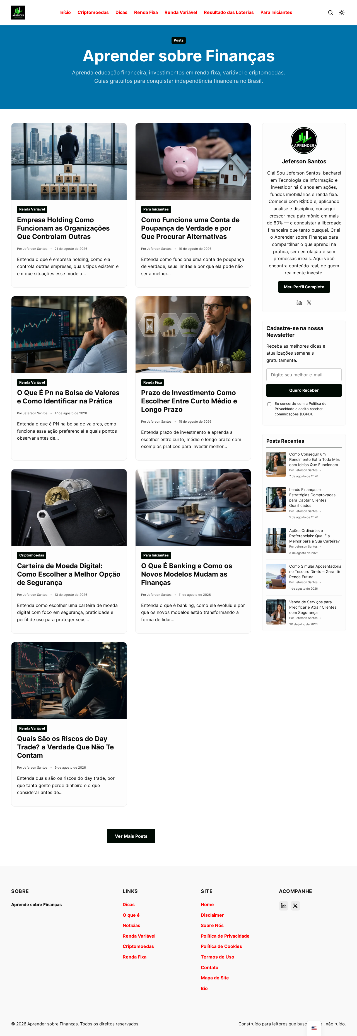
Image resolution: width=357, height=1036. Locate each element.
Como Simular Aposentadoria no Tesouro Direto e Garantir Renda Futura (315, 571)
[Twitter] (309, 302)
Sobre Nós (212, 925)
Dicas (121, 12)
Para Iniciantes (276, 12)
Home (207, 904)
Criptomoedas (93, 12)
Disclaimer (212, 915)
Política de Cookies (221, 946)
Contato (209, 967)
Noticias (131, 925)
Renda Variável (181, 12)
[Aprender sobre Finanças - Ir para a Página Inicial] (18, 13)
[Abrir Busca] (330, 12)
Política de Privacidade (225, 936)
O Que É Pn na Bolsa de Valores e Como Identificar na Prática (68, 397)
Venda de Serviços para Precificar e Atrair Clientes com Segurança (312, 607)
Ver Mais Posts (131, 836)
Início (65, 12)
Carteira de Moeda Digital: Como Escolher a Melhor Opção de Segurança (68, 574)
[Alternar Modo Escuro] (341, 12)
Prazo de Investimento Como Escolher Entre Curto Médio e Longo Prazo (189, 401)
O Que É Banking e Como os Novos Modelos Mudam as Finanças (186, 574)
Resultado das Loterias (229, 12)
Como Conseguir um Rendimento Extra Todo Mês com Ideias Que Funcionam (314, 459)
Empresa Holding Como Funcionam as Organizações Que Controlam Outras (63, 228)
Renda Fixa (146, 12)
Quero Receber (304, 390)
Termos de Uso (217, 957)
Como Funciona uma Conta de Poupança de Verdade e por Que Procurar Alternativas (190, 228)
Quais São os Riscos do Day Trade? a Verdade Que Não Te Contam (65, 747)
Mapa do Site (215, 978)
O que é (131, 915)
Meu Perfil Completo (304, 286)
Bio (204, 988)
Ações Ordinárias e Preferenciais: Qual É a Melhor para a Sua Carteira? (314, 535)
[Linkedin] (299, 302)
